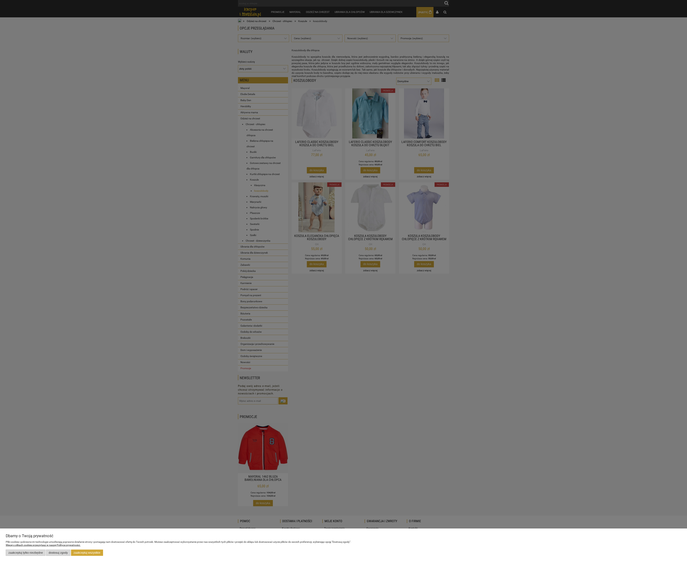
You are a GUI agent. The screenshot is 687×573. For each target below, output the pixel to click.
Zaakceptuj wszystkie (87, 552)
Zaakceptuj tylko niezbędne (25, 552)
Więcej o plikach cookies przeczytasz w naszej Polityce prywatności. (43, 545)
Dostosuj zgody (58, 552)
